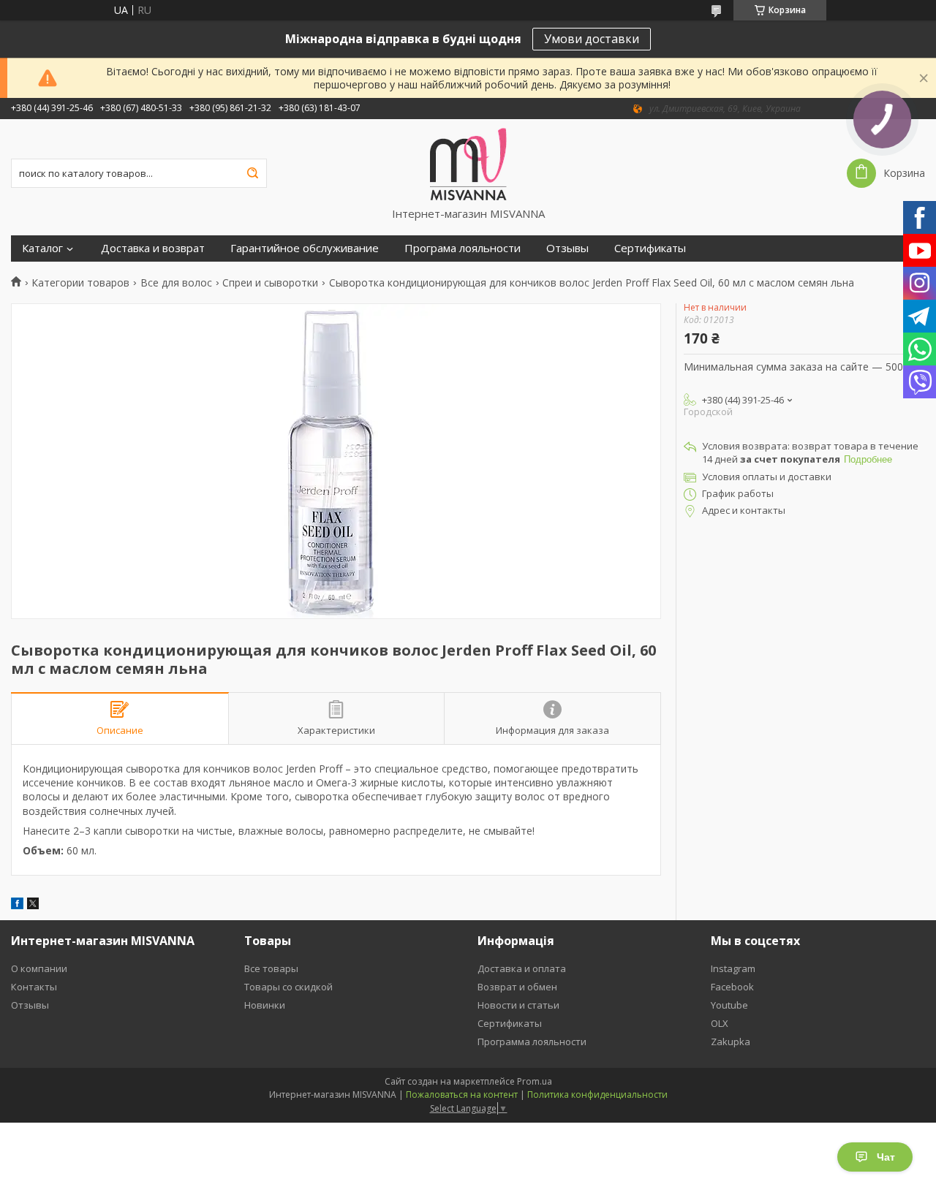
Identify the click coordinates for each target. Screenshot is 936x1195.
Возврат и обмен (517, 986)
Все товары (271, 968)
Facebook (732, 986)
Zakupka (730, 1041)
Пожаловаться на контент (462, 1094)
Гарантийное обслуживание (304, 248)
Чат (886, 1157)
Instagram (733, 968)
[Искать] (252, 173)
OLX (719, 1023)
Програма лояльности (462, 248)
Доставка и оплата (522, 968)
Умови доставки (591, 39)
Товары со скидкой (288, 986)
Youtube (729, 1005)
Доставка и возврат (153, 248)
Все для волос (176, 282)
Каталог (42, 248)
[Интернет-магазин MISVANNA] (468, 163)
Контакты (34, 986)
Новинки (264, 1005)
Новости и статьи (518, 1005)
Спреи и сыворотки (270, 282)
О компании (39, 968)
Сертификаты (650, 248)
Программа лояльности (532, 1041)
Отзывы (567, 248)
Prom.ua (534, 1081)
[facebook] (17, 905)
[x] (33, 905)
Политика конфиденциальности (597, 1094)
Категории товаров (80, 282)
